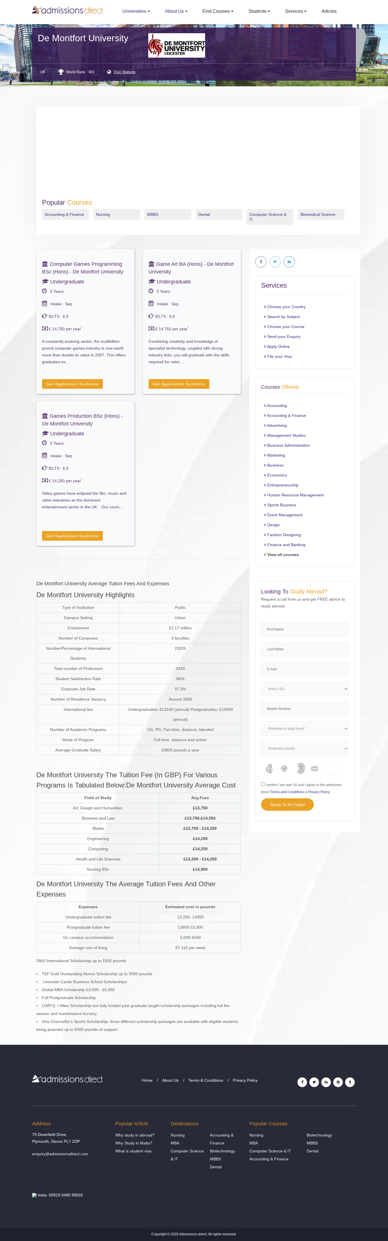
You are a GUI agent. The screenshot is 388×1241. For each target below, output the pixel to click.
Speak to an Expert (287, 804)
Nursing (103, 214)
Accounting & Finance (64, 214)
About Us (174, 11)
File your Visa (279, 356)
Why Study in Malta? (133, 1143)
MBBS (152, 214)
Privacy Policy (319, 792)
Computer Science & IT (270, 1151)
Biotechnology (222, 1151)
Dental (204, 214)
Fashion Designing (283, 534)
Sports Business (281, 505)
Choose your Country (286, 306)
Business (274, 465)
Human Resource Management (295, 495)
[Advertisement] (198, 156)
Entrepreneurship (282, 485)
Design (273, 525)
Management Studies (286, 435)
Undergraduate (66, 282)
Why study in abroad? (135, 1135)
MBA (175, 1143)
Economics (276, 475)
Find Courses (216, 11)
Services (294, 11)
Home (147, 1080)
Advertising (276, 425)
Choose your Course (285, 326)
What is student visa (133, 1151)
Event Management (284, 515)
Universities (134, 11)
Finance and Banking (285, 544)
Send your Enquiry (283, 336)
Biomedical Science (318, 214)
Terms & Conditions (205, 1080)
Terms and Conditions (287, 792)
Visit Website (124, 72)
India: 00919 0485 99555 (60, 1195)
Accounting (276, 405)
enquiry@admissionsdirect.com (60, 1154)
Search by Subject (283, 316)
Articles (329, 11)
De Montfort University (83, 38)
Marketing (275, 455)
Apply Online (278, 346)
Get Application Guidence (72, 384)
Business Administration (288, 445)
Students (257, 11)
